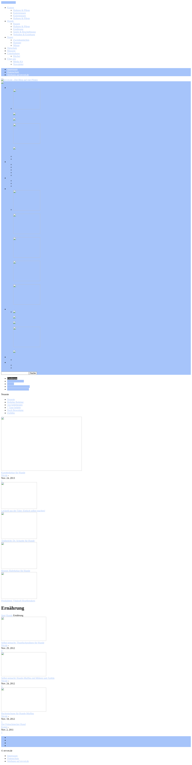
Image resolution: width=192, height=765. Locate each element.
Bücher (16, 56)
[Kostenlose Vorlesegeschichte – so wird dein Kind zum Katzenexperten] (31, 312)
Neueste (11, 399)
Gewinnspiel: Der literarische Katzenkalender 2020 (37, 354)
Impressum (12, 69)
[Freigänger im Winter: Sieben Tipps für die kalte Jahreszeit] (24, 114)
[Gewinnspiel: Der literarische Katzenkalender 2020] (28, 351)
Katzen (10, 7)
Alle (15, 153)
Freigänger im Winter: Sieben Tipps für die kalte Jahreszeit (40, 116)
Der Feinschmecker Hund (13, 724)
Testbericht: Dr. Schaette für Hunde (18, 540)
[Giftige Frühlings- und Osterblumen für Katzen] (26, 119)
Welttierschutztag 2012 (24, 283)
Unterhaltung (13, 53)
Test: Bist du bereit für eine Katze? (29, 320)
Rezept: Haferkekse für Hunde (15, 570)
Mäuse (16, 45)
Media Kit (18, 61)
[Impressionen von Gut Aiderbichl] (26, 233)
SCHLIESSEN (8, 2)
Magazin (11, 50)
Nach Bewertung (15, 410)
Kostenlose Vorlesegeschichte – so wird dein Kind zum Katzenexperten (47, 314)
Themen (11, 737)
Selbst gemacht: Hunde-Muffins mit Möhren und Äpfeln (27, 678)
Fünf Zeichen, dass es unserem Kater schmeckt (35, 151)
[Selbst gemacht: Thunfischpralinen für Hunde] (23, 640)
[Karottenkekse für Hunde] (41, 470)
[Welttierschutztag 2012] (26, 280)
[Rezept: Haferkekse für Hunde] (19, 568)
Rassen (16, 23)
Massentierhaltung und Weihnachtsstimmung (34, 212)
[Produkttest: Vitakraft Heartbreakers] (19, 598)
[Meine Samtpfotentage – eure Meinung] (21, 322)
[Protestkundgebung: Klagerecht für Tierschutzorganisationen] (26, 256)
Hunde (10, 21)
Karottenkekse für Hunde (13, 472)
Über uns (11, 59)
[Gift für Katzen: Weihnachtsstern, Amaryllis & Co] (26, 143)
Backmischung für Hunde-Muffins (17, 713)
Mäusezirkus (19, 306)
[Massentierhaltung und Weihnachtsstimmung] (26, 209)
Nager (10, 37)
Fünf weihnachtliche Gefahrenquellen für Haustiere (37, 349)
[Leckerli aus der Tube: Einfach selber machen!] (19, 508)
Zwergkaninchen (21, 40)
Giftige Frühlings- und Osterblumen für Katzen (35, 122)
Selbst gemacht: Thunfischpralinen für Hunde (22, 642)
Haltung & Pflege (21, 10)
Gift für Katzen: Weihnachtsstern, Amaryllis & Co (36, 145)
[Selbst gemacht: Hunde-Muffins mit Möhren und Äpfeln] (23, 675)
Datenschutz (13, 72)
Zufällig (11, 413)
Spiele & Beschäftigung (24, 32)
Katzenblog (12, 743)
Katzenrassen (19, 13)
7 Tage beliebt (14, 407)
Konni (4, 727)
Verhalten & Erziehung (24, 34)
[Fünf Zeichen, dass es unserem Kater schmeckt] (25, 148)
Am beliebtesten (14, 405)
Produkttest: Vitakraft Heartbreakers (18, 600)
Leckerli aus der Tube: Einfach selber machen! (23, 510)
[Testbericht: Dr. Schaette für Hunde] (19, 538)
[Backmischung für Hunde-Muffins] (23, 711)
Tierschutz (12, 48)
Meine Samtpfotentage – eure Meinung (31, 325)
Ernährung (18, 29)
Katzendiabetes (14, 745)
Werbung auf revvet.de (18, 74)
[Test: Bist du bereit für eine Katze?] (27, 317)
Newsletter (18, 64)
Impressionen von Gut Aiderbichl (29, 236)
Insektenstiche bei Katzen (25, 111)
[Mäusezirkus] (26, 303)
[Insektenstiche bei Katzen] (26, 108)
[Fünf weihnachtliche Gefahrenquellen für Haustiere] (26, 346)
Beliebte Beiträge (15, 402)
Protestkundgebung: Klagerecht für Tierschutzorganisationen (41, 259)
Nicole (4, 475)
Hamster (17, 42)
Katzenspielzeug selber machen (22, 740)
